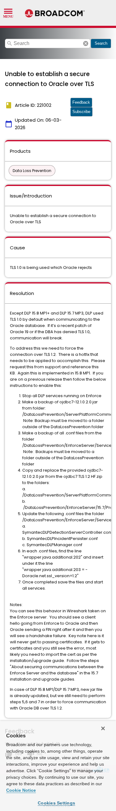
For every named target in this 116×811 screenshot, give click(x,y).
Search (101, 43)
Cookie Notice (21, 790)
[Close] (103, 728)
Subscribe (81, 111)
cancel (86, 43)
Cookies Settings (56, 802)
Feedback (81, 102)
